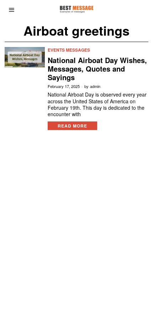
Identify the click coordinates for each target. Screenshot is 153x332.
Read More (72, 126)
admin (95, 86)
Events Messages (69, 50)
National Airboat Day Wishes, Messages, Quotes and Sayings (97, 69)
